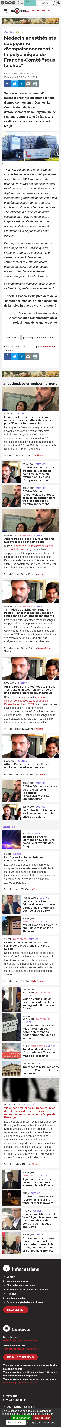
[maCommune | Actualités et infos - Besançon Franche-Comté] (20, 10)
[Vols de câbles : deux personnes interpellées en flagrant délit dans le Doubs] (11, 994)
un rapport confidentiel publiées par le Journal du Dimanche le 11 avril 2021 (26, 701)
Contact (11, 1276)
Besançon (10, 413)
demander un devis (20, 1357)
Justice (9, 31)
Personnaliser (15, 1422)
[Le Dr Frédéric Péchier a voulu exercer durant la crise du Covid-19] (11, 811)
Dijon (7, 854)
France (26, 1211)
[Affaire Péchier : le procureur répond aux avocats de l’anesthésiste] (30, 520)
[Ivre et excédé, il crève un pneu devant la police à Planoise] (11, 923)
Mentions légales (16, 1298)
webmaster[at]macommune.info (20, 1382)
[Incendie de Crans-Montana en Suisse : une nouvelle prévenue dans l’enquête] (11, 837)
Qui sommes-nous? (17, 1281)
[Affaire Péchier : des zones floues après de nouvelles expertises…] (30, 746)
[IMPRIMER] (35, 84)
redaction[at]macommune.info (20, 1340)
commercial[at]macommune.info (21, 1348)
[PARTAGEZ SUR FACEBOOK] (7, 84)
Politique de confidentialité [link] (41, 1422)
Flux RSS (12, 1293)
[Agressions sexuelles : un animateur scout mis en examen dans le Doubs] (11, 1177)
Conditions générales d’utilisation (25, 1302)
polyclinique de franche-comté (38, 337)
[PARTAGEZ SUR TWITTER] (14, 84)
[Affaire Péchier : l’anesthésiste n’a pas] (30, 668)
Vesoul (26, 1016)
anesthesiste (12, 337)
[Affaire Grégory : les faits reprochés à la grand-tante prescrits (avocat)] (11, 1197)
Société (33, 1104)
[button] (53, 3)
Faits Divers (25, 535)
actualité (28, 992)
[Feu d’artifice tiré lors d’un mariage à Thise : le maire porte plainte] (11, 1050)
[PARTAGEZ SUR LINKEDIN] (21, 84)
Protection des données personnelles (27, 1289)
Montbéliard (30, 898)
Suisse (26, 833)
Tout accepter (21, 1417)
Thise (25, 1046)
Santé (19, 31)
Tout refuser (42, 1417)
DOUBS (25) (28, 989)
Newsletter (15, 1309)
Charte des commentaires (21, 1285)
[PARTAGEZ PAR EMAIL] (28, 84)
